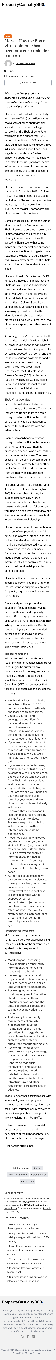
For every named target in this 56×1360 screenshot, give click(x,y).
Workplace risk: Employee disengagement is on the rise (23, 1226)
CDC (38, 704)
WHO (31, 704)
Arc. (19, 1350)
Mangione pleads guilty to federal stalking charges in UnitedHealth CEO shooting (28, 1237)
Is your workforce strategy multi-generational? (26, 1270)
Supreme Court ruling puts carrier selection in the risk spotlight (27, 1279)
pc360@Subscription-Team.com (29, 1331)
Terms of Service (46, 1350)
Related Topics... (21, 1168)
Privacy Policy (19, 1353)
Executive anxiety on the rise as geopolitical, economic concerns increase (25, 1250)
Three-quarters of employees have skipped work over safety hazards (27, 1261)
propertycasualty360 (25, 63)
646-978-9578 (14, 1324)
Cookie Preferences (34, 1353)
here (32, 106)
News (8, 36)
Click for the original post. (19, 1146)
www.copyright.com (25, 1202)
